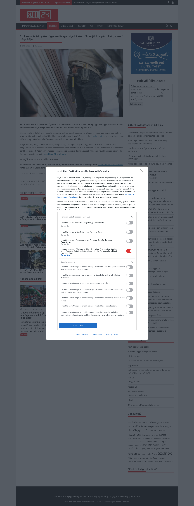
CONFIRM (78, 325)
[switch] (129, 222)
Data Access (97, 335)
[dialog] (97, 253)
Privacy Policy (112, 335)
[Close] (142, 171)
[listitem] (97, 216)
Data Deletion (82, 335)
